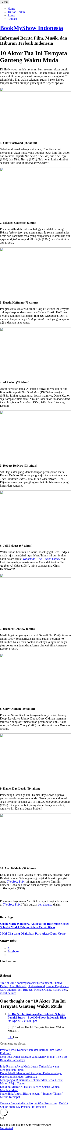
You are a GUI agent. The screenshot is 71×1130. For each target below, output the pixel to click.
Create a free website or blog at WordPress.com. (28, 1103)
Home (11, 8)
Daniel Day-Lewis (57, 986)
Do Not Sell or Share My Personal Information (34, 1105)
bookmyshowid (26, 982)
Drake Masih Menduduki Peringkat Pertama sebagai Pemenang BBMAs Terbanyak (31, 1075)
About (11, 15)
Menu (5, 2)
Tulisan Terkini (17, 12)
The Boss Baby (12, 904)
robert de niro (8, 993)
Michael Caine (42, 989)
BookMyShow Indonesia (31, 27)
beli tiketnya (45, 904)
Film (56, 982)
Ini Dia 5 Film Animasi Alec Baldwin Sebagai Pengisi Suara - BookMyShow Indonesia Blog (37, 1015)
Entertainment (43, 982)
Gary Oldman (8, 989)
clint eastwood (36, 986)
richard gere (60, 989)
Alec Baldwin (17, 986)
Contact (12, 18)
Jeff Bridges (25, 989)
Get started (6, 1128)
